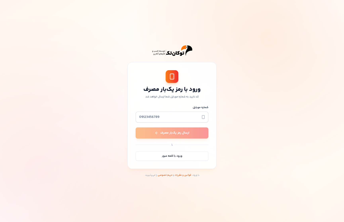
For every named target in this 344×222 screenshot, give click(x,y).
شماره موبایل (200, 107)
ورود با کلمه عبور (172, 156)
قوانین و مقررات (183, 175)
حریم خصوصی (165, 175)
